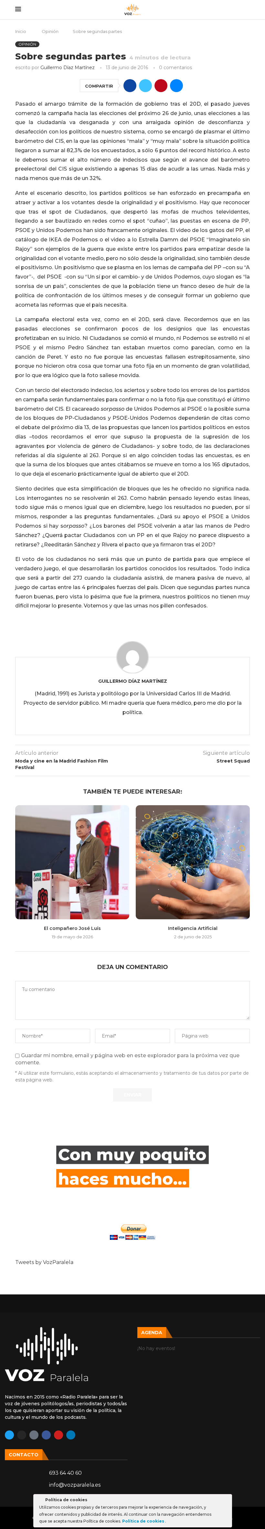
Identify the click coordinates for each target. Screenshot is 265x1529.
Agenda (151, 1332)
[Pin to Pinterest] (160, 85)
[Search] (246, 10)
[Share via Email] (176, 85)
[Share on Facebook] (129, 85)
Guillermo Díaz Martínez (67, 67)
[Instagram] (21, 1434)
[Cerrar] (226, 1500)
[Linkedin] (70, 1434)
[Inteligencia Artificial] (193, 862)
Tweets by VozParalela (44, 1262)
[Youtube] (58, 1434)
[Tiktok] (33, 1434)
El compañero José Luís (72, 928)
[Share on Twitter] (145, 85)
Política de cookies (143, 1521)
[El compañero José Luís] (72, 862)
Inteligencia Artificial (192, 928)
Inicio (20, 31)
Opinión (50, 31)
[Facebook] (46, 1434)
